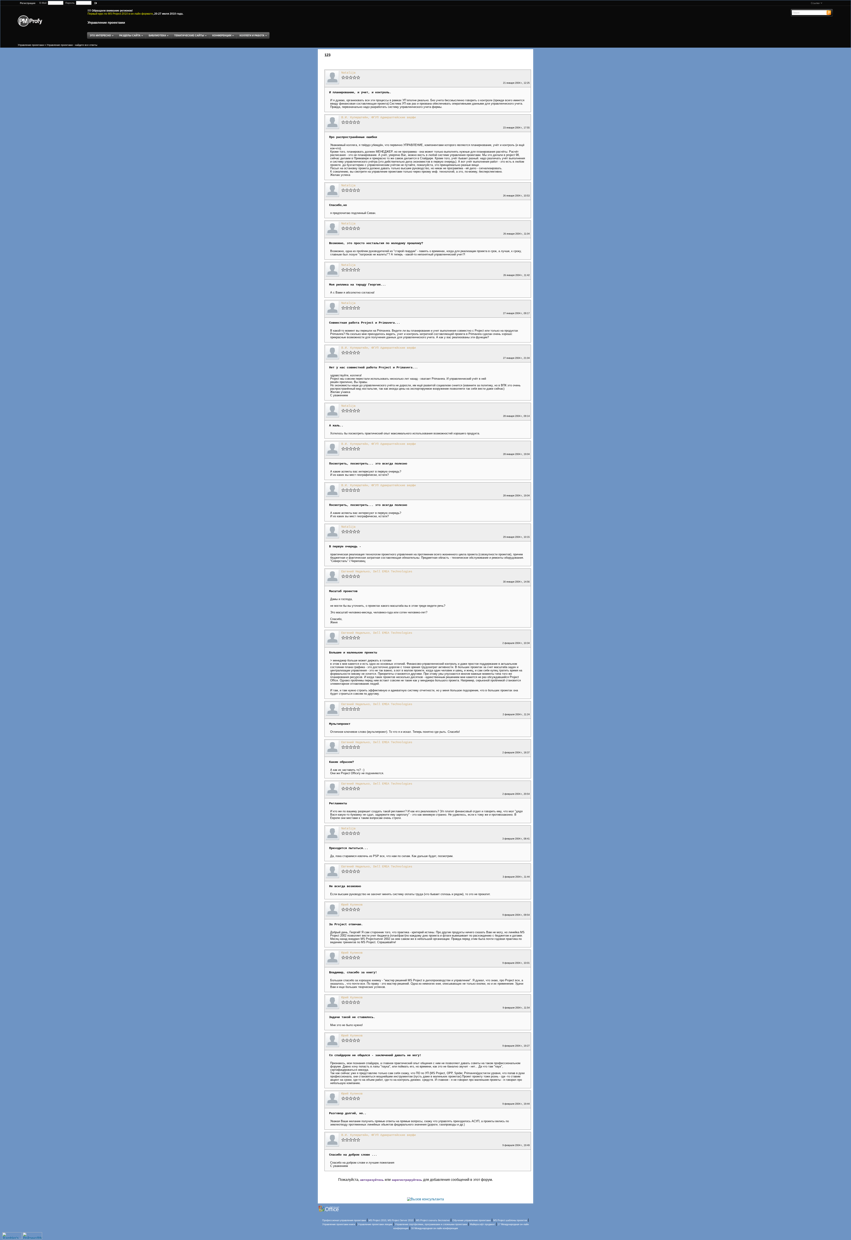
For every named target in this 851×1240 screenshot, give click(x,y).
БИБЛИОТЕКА (157, 35)
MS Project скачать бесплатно (433, 1220)
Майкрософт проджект (482, 1224)
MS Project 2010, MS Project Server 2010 (391, 1220)
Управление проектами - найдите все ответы (72, 45)
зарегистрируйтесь (407, 1180)
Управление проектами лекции (375, 1224)
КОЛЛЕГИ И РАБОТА (252, 35)
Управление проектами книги (338, 1224)
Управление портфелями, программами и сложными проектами (431, 1224)
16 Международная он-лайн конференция (434, 1228)
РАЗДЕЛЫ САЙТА (130, 35)
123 (327, 55)
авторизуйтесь (372, 1180)
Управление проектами (106, 22)
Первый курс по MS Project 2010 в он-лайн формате (120, 13)
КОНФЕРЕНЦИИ (221, 35)
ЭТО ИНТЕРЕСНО (100, 35)
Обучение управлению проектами (471, 1220)
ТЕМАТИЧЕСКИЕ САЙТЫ (189, 35)
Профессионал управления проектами (344, 1220)
